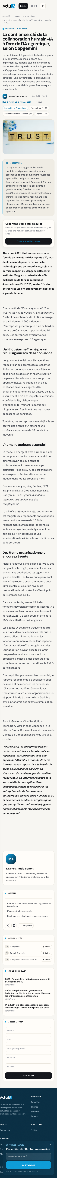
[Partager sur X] (7, 925)
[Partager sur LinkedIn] (13, 925)
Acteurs (34, 1116)
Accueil (6, 16)
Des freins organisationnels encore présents (27, 916)
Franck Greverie (15, 953)
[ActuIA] (9, 6)
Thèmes (34, 1106)
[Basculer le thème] (43, 6)
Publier (23, 6)
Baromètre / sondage (24, 16)
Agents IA (42, 114)
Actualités (35, 1102)
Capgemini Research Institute (21, 959)
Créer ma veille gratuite (28, 241)
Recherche (5, 1130)
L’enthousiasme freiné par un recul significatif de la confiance (29, 905)
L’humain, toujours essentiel (19, 911)
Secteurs (35, 1111)
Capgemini (13, 946)
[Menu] (50, 6)
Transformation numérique (18, 114)
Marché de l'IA (39, 108)
